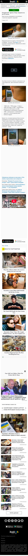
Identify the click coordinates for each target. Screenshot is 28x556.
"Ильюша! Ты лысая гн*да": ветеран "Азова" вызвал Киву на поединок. (13, 181)
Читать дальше (14, 513)
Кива (16, 42)
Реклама (3, 538)
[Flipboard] (19, 520)
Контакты (3, 542)
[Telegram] (9, 520)
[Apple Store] (9, 526)
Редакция (3, 540)
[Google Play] (18, 526)
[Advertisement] (14, 161)
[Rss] (5, 520)
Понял (14, 10)
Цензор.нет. (11, 58)
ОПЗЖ (6, 245)
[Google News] (15, 520)
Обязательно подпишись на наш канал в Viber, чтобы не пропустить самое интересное (13, 178)
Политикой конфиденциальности (18, 6)
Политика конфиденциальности (8, 536)
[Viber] (12, 520)
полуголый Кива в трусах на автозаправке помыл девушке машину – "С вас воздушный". (13, 186)
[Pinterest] (22, 520)
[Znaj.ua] (14, 1)
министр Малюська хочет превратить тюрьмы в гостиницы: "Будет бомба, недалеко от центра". (13, 191)
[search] (1, 1)
